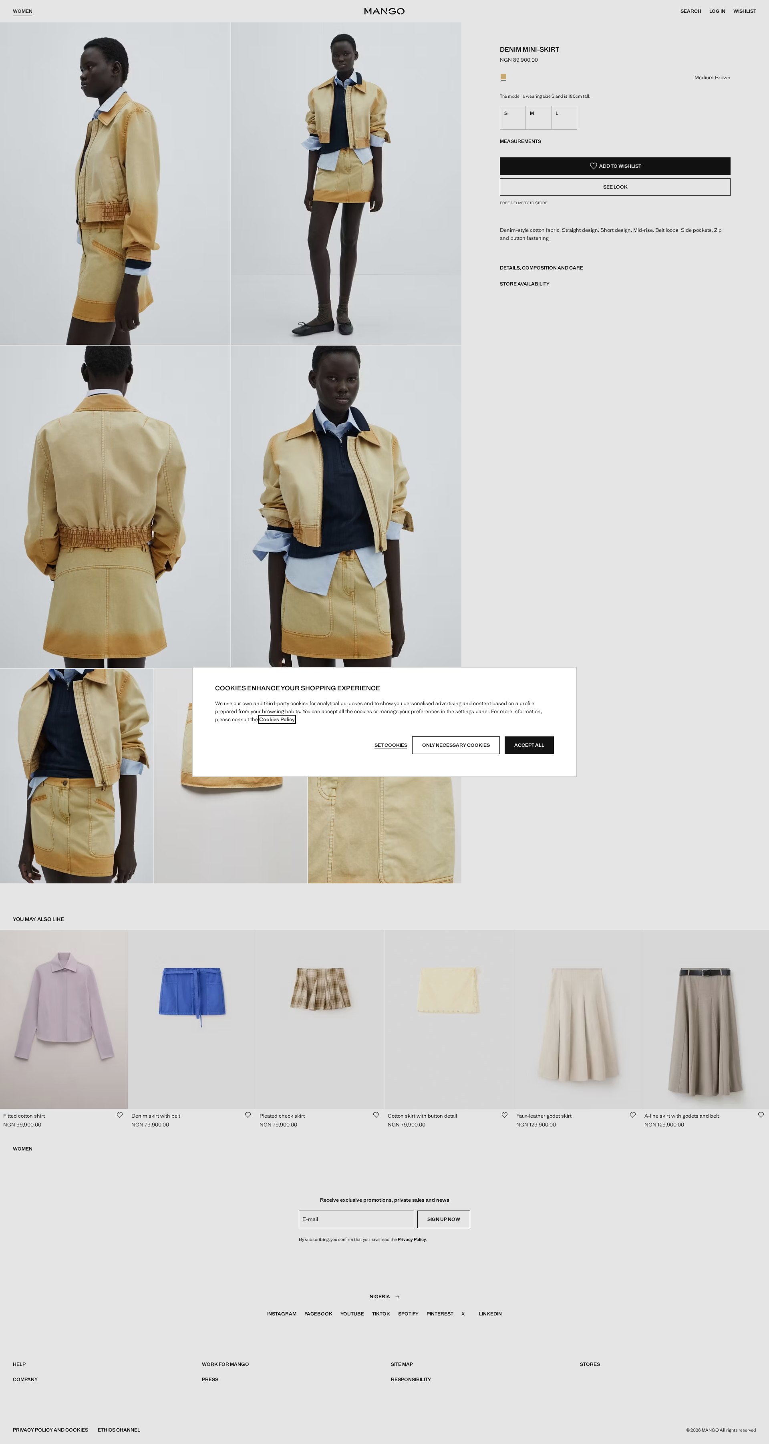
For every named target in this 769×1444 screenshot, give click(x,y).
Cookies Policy (277, 719)
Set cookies (390, 745)
